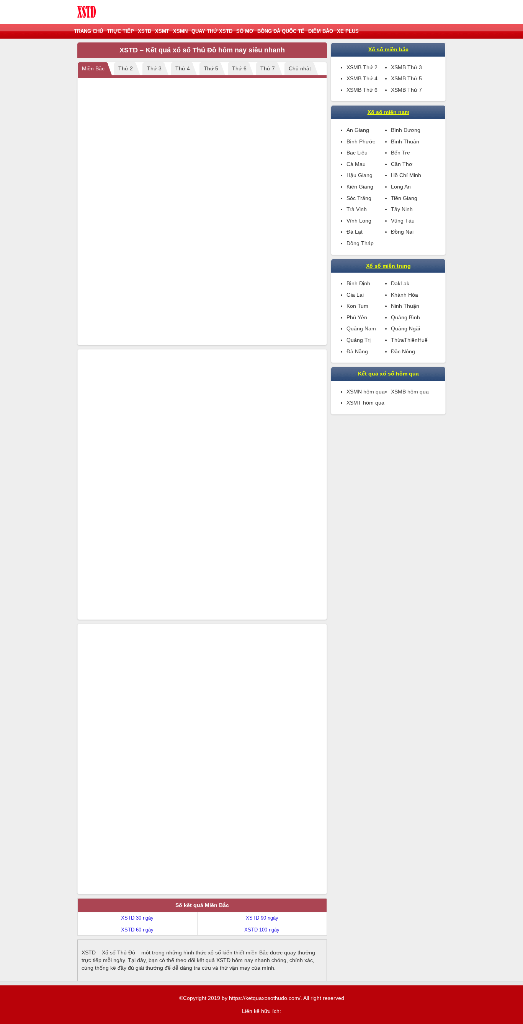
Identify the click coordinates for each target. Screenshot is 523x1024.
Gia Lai (355, 295)
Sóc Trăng (358, 198)
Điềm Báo (320, 31)
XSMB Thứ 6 (362, 90)
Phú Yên (356, 317)
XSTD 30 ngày (137, 918)
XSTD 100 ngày (261, 930)
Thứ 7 (267, 68)
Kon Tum (357, 306)
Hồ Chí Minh (406, 175)
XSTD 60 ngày (137, 930)
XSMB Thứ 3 (406, 67)
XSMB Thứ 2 (362, 67)
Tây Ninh (402, 209)
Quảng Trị (358, 340)
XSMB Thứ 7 (406, 90)
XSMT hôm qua (365, 403)
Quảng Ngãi (405, 328)
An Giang (357, 130)
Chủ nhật (300, 68)
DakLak (400, 283)
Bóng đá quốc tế (280, 31)
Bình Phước (360, 141)
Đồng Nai (402, 232)
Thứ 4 (182, 68)
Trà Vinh (356, 209)
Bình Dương (405, 130)
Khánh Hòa (404, 295)
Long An (401, 187)
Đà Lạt (354, 232)
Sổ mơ (244, 31)
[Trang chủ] (86, 12)
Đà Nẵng (357, 351)
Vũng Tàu (403, 221)
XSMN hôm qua (365, 391)
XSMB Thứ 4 (362, 78)
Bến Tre (400, 153)
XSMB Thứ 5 (406, 78)
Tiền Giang (404, 198)
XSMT (162, 31)
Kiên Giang (359, 187)
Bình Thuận (405, 141)
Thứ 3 (154, 68)
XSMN (180, 31)
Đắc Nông (403, 351)
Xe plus (348, 31)
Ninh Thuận (405, 306)
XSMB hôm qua (410, 391)
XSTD (144, 31)
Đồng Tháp (360, 243)
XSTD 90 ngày (262, 918)
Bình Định (358, 283)
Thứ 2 (125, 68)
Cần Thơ (401, 164)
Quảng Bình (405, 317)
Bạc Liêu (357, 153)
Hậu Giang (359, 175)
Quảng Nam (361, 328)
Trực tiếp (120, 31)
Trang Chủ (88, 31)
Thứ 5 (211, 68)
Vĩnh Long (358, 221)
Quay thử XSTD (211, 31)
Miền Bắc (93, 68)
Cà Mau (356, 164)
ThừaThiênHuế (409, 340)
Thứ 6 (239, 68)
